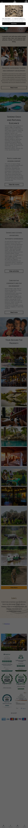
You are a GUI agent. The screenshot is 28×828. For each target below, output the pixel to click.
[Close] (27, 1)
